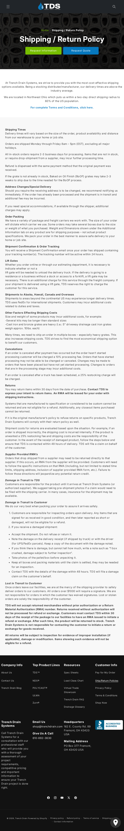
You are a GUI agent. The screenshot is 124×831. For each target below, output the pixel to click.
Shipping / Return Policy (68, 30)
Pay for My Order (105, 672)
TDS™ (36, 672)
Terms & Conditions (106, 695)
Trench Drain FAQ (74, 699)
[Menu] (8, 6)
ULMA (36, 695)
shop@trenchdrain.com (48, 726)
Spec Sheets (71, 672)
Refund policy (73, 818)
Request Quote (81, 50)
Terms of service (91, 818)
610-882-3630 (42, 738)
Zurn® (36, 702)
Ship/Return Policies (106, 680)
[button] (114, 6)
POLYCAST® (40, 688)
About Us (6, 672)
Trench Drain (21, 818)
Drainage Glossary (74, 706)
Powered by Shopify (37, 818)
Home (45, 30)
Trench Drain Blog (11, 688)
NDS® (36, 680)
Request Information (43, 50)
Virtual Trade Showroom (71, 690)
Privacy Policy (103, 688)
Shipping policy (109, 818)
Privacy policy (57, 818)
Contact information (63, 821)
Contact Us (7, 680)
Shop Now (101, 702)
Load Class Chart (74, 680)
